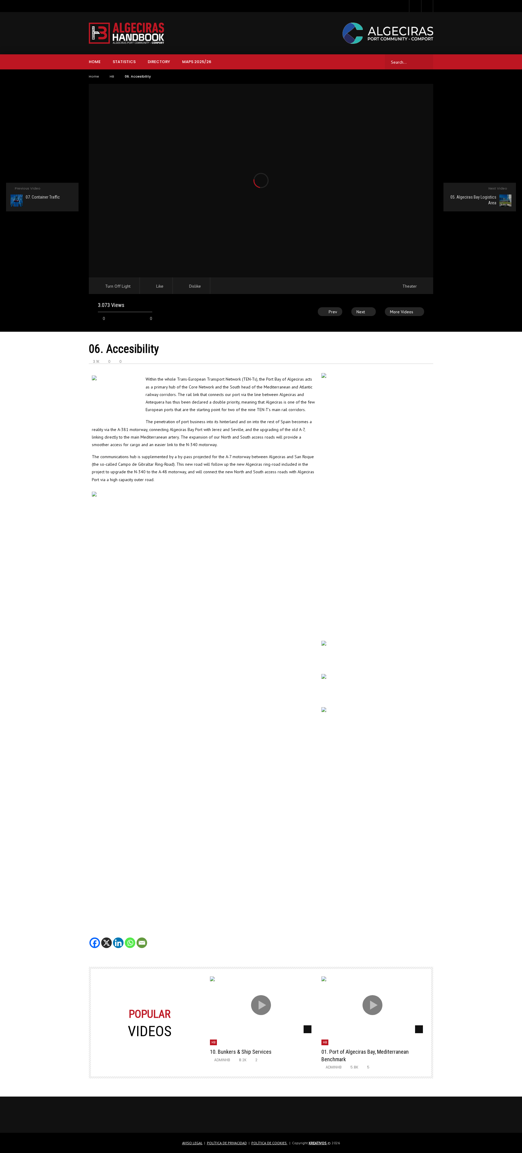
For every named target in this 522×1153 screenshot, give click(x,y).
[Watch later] (427, 6)
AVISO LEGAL (192, 1143)
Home (94, 76)
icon (261, 1005)
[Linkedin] (118, 937)
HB (112, 76)
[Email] (142, 937)
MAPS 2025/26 (196, 62)
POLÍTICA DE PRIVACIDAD (227, 1143)
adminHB (222, 1059)
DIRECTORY (159, 62)
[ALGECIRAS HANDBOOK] (126, 33)
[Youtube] (415, 6)
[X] (106, 937)
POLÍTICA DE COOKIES (269, 1143)
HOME (95, 62)
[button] (98, 840)
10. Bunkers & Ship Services (241, 1052)
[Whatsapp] (130, 937)
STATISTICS (124, 62)
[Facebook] (94, 937)
